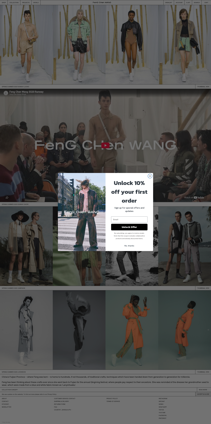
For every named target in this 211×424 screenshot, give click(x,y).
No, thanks (129, 245)
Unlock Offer (129, 227)
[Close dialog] (150, 176)
